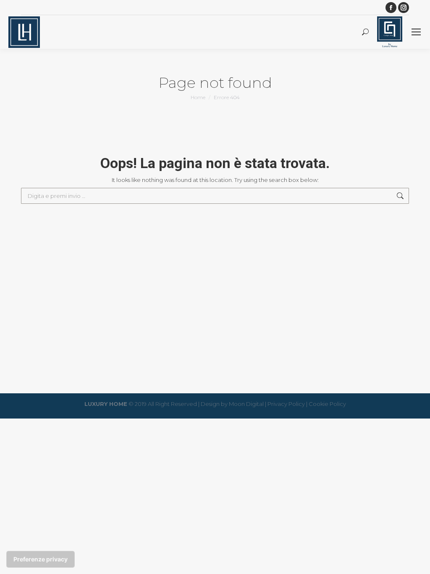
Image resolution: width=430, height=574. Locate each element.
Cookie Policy (327, 403)
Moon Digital (246, 403)
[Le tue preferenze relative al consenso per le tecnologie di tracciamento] (40, 559)
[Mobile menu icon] (416, 31)
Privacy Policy (286, 403)
